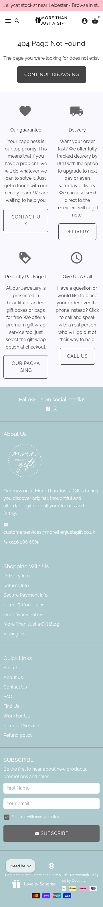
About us (13, 677)
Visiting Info (15, 634)
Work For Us (16, 716)
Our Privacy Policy (22, 614)
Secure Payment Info (25, 595)
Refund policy (18, 735)
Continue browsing (51, 74)
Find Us (11, 706)
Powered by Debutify (69, 881)
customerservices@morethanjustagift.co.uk (49, 529)
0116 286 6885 (21, 542)
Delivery (77, 231)
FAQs (9, 696)
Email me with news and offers (35, 817)
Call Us (77, 356)
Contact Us (25, 220)
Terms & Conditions (23, 605)
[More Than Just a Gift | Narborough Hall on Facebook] (48, 409)
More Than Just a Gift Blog (31, 624)
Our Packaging (26, 367)
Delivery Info (16, 576)
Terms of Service (21, 725)
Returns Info (16, 585)
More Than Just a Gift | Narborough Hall (64, 875)
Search (10, 667)
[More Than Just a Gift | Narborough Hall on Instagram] (55, 409)
